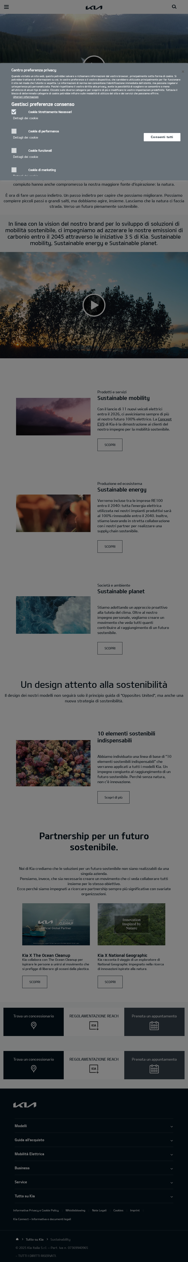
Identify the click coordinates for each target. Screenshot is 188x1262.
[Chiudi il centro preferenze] (183, 72)
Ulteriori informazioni (26, 96)
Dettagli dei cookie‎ (25, 118)
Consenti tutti (162, 137)
